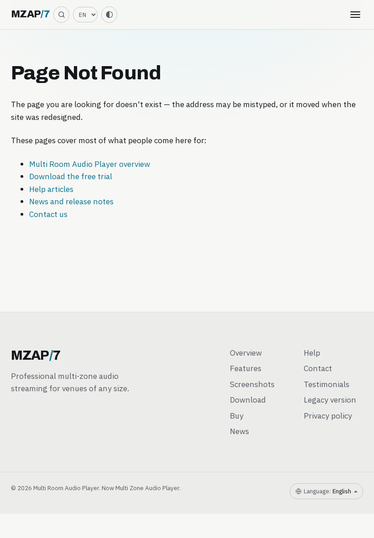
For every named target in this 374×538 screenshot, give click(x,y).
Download (248, 399)
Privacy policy (328, 415)
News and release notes (71, 201)
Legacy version (330, 399)
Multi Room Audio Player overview (89, 164)
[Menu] (355, 14)
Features (245, 368)
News (239, 431)
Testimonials (326, 384)
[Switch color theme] (109, 14)
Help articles (51, 189)
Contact (318, 368)
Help (312, 352)
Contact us (48, 214)
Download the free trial (70, 176)
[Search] (61, 14)
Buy (237, 415)
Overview (246, 352)
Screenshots (252, 384)
